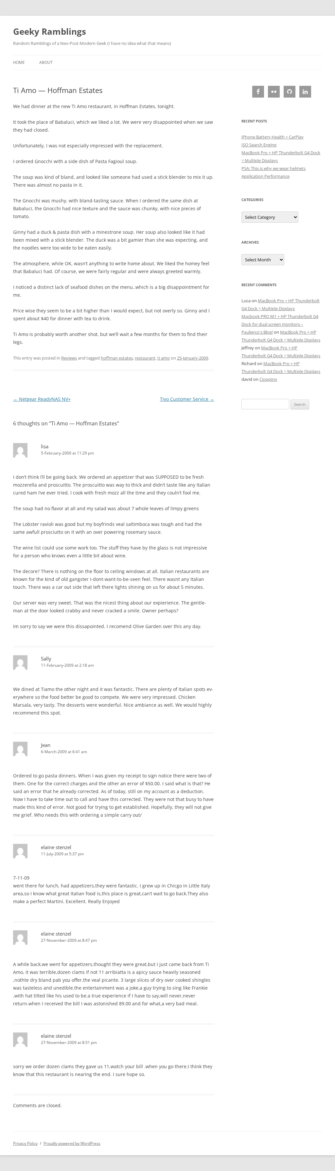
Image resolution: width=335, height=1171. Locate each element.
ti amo (163, 358)
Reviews (69, 358)
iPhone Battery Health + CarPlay (272, 137)
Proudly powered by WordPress (72, 1143)
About (46, 62)
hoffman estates (117, 358)
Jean (45, 745)
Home (19, 62)
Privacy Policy (25, 1143)
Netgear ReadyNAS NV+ (42, 399)
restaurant (145, 358)
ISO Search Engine (258, 145)
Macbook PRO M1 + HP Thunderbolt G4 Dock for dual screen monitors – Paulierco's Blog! (279, 324)
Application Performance (265, 176)
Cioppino (268, 379)
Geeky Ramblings (49, 31)
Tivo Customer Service (187, 399)
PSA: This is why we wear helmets (273, 168)
